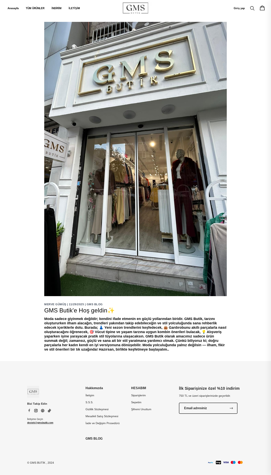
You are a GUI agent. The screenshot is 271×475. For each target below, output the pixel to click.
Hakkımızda (94, 388)
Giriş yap (239, 8)
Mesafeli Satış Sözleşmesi (102, 416)
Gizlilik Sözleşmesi (97, 409)
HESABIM (138, 388)
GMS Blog (95, 304)
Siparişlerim (138, 395)
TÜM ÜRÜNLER (35, 8)
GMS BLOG (94, 438)
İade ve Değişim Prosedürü (103, 423)
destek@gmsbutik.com (40, 422)
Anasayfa (13, 8)
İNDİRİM (57, 8)
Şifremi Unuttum (141, 409)
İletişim (90, 395)
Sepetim (136, 402)
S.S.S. (89, 402)
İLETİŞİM (74, 8)
